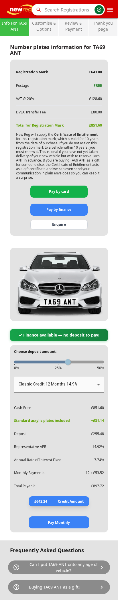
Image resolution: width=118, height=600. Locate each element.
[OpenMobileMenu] (110, 10)
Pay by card (59, 191)
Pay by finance (58, 209)
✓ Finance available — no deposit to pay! (59, 335)
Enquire (59, 224)
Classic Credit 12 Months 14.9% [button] (48, 384)
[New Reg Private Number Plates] (21, 9)
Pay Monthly (59, 522)
